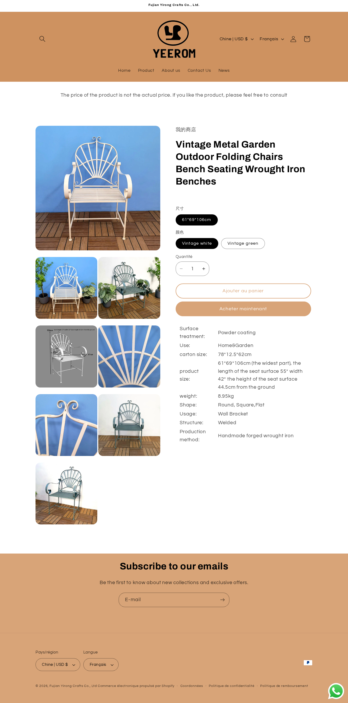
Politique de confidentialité (231, 686)
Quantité (184, 257)
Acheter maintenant (243, 308)
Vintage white (197, 243)
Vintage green (243, 243)
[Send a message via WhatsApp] (336, 691)
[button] (42, 39)
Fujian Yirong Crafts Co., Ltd (73, 686)
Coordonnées (191, 686)
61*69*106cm (196, 219)
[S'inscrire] (222, 600)
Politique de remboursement (284, 686)
